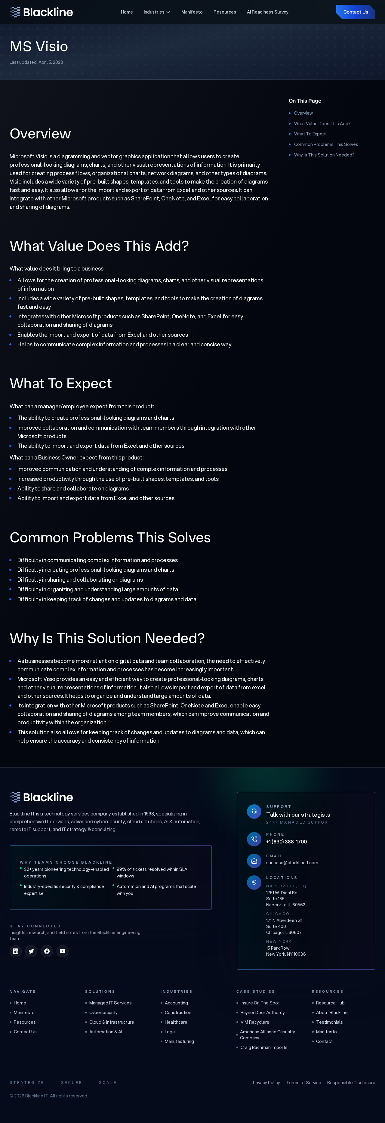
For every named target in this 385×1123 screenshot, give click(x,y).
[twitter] (31, 951)
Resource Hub (330, 1003)
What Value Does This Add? (322, 124)
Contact (324, 1041)
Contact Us (355, 12)
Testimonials (329, 1022)
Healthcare (176, 1022)
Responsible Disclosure (351, 1083)
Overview (303, 113)
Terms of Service (303, 1083)
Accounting (176, 1003)
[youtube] (63, 951)
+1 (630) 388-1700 (286, 841)
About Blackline (332, 1013)
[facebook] (47, 951)
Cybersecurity (103, 1013)
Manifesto (192, 12)
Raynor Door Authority (263, 1013)
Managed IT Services (110, 1003)
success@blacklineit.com (292, 863)
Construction (178, 1013)
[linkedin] (16, 951)
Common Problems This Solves (326, 144)
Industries (154, 12)
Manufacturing (179, 1041)
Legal (170, 1032)
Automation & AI (105, 1032)
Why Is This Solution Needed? (324, 155)
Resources (225, 12)
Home (127, 12)
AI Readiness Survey (267, 12)
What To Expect (310, 134)
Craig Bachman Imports (264, 1047)
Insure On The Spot (260, 1003)
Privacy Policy (266, 1083)
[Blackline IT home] (41, 797)
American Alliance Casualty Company (267, 1035)
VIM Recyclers (255, 1022)
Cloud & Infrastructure (111, 1022)
